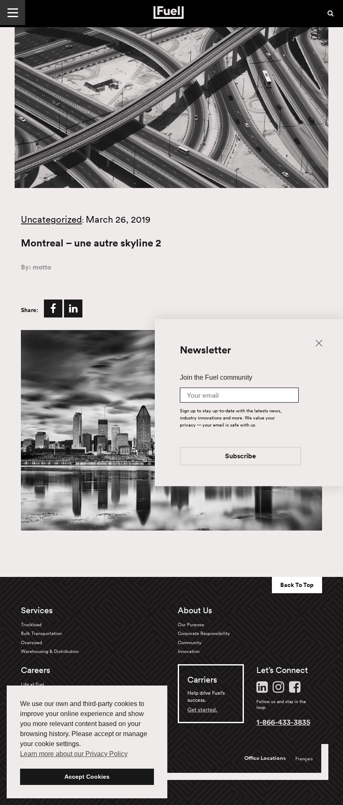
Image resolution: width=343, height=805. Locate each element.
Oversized (31, 642)
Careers (35, 670)
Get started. (202, 709)
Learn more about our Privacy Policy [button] (74, 753)
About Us (195, 610)
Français (304, 758)
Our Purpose (191, 624)
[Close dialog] (319, 342)
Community (190, 642)
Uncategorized (51, 219)
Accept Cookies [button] (87, 776)
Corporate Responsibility (204, 633)
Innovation (189, 651)
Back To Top (297, 585)
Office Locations (265, 758)
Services (37, 610)
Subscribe (240, 456)
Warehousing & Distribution (50, 651)
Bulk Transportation (41, 633)
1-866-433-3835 (283, 722)
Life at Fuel (32, 684)
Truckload (31, 624)
